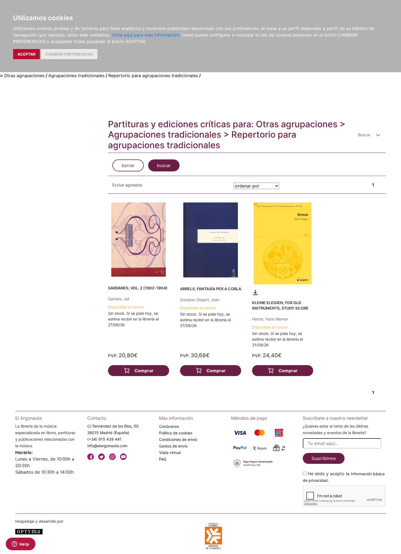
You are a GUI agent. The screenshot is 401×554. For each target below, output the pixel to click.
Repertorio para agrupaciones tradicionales (153, 75)
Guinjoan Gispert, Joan (200, 299)
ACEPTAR (26, 54)
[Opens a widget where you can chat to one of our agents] (20, 544)
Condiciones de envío (178, 439)
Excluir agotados (127, 185)
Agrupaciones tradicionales (76, 75)
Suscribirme (324, 458)
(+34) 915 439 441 (104, 439)
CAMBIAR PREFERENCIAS (69, 54)
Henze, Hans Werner (270, 319)
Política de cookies (175, 433)
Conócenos (169, 426)
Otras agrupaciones (24, 75)
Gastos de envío (173, 446)
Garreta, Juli (118, 298)
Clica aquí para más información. (146, 35)
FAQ (162, 459)
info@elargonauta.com (107, 445)
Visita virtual (170, 452)
